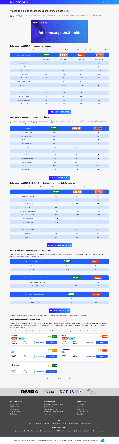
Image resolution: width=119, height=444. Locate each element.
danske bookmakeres (85, 121)
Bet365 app (80, 407)
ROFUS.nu (87, 358)
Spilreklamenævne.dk (99, 431)
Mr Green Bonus (40, 371)
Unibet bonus (46, 59)
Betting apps (81, 404)
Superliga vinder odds (51, 409)
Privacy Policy (56, 423)
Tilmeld (52, 342)
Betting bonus (48, 407)
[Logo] (59, 427)
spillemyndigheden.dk (67, 431)
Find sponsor (73, 423)
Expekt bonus (63, 59)
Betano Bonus (90, 342)
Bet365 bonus (14, 404)
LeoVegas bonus (99, 59)
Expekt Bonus (40, 356)
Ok (103, 440)
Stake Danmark (48, 414)
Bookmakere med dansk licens (53, 404)
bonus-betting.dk (19, 2)
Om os (31, 423)
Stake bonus (14, 414)
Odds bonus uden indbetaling (53, 411)
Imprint (46, 423)
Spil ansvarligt (85, 423)
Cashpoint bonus (15, 411)
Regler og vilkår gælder (67, 358)
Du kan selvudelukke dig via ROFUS (50, 431)
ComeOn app (81, 414)
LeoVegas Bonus (90, 356)
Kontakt (38, 423)
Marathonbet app (82, 411)
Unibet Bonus (40, 342)
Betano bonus (81, 59)
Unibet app (80, 409)
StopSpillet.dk (92, 358)
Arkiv (64, 423)
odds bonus (34, 323)
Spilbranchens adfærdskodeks (84, 431)
